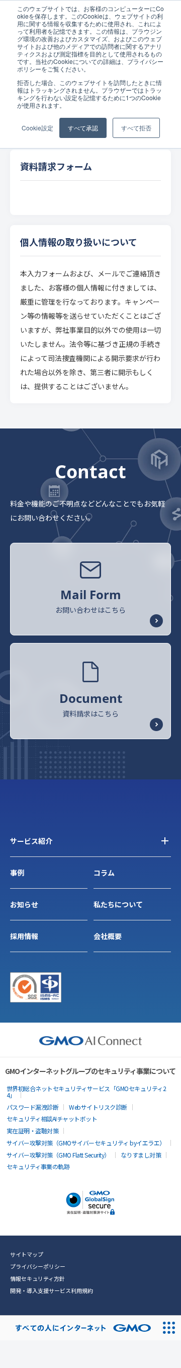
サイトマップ (26, 1254)
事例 (17, 873)
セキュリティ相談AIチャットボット (52, 1118)
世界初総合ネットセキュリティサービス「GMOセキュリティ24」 (86, 1091)
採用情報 (24, 936)
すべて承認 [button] (83, 127)
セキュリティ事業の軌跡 (38, 1166)
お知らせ (24, 904)
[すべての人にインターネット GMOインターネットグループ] (78, 1328)
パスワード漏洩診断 (33, 1107)
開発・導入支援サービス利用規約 (51, 1290)
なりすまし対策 (141, 1154)
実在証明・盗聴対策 (33, 1130)
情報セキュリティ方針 (37, 1278)
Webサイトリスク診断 (98, 1107)
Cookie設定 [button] (37, 127)
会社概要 (108, 936)
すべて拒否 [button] (136, 127)
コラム (104, 873)
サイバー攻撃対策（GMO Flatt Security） (58, 1154)
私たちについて (118, 904)
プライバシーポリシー (37, 1266)
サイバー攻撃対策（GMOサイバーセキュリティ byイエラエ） (86, 1142)
